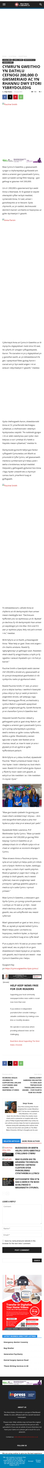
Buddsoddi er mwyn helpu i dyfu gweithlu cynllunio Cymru (27, 1150)
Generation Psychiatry (13, 1354)
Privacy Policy (38, 1461)
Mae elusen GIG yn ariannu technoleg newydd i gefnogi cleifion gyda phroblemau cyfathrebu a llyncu (27, 1166)
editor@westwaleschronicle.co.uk (26, 1437)
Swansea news (8, 62)
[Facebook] (4, 97)
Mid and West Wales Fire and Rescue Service (7, 1183)
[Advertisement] (22, 31)
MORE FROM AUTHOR (31, 1141)
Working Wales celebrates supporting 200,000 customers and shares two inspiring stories (11, 1083)
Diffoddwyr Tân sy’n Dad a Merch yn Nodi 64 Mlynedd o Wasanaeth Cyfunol (27, 1183)
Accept (30, 1461)
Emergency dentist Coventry (16, 1342)
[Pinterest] (15, 97)
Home (4, 56)
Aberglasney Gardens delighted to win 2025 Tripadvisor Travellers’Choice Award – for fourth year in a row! (32, 1085)
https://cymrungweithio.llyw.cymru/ (21, 968)
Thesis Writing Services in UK (16, 1366)
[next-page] (7, 1193)
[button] (4, 4)
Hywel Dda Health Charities (6, 1163)
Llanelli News (22, 56)
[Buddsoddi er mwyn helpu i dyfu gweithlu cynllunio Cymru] (8, 1151)
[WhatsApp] (21, 97)
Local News (12, 56)
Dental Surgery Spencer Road (16, 1360)
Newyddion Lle (30, 60)
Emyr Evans (8, 92)
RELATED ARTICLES (11, 1141)
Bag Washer (9, 1348)
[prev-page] (3, 1193)
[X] (10, 97)
